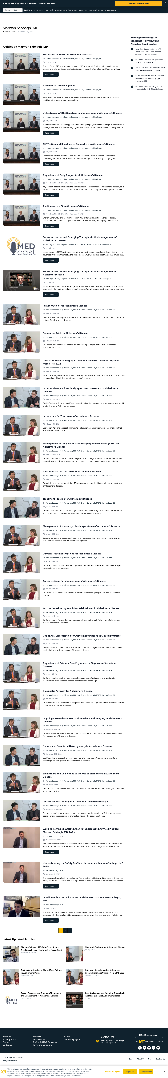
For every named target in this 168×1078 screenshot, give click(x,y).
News (150, 1059)
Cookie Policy (75, 1076)
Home (5, 31)
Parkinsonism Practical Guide (107, 10)
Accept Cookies (146, 1072)
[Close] (164, 1071)
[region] (84, 1072)
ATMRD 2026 (83, 10)
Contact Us (7, 1045)
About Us (7, 1036)
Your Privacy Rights (72, 1039)
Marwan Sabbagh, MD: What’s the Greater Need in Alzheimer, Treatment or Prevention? (41, 948)
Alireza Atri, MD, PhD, (72, 310)
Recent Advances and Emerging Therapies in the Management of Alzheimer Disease (105, 994)
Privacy (67, 1036)
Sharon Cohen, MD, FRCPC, (73, 59)
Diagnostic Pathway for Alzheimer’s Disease (105, 947)
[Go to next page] (70, 930)
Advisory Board (9, 1039)
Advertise (37, 1036)
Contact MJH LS (39, 1039)
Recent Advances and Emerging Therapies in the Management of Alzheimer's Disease (41, 994)
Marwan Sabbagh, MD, (54, 310)
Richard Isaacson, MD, (54, 59)
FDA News (48, 10)
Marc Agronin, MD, (52, 244)
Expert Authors (38, 10)
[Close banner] (165, 2)
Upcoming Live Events (60, 10)
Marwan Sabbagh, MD (93, 59)
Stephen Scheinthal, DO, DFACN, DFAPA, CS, (77, 244)
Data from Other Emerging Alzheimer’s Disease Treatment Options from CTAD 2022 (104, 971)
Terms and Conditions (42, 1045)
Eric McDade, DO (108, 310)
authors (12, 31)
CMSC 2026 (73, 10)
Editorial (6, 1042)
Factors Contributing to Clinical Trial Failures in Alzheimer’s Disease (41, 971)
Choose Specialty (11, 10)
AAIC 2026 (92, 10)
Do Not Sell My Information (45, 1042)
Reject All (130, 1072)
